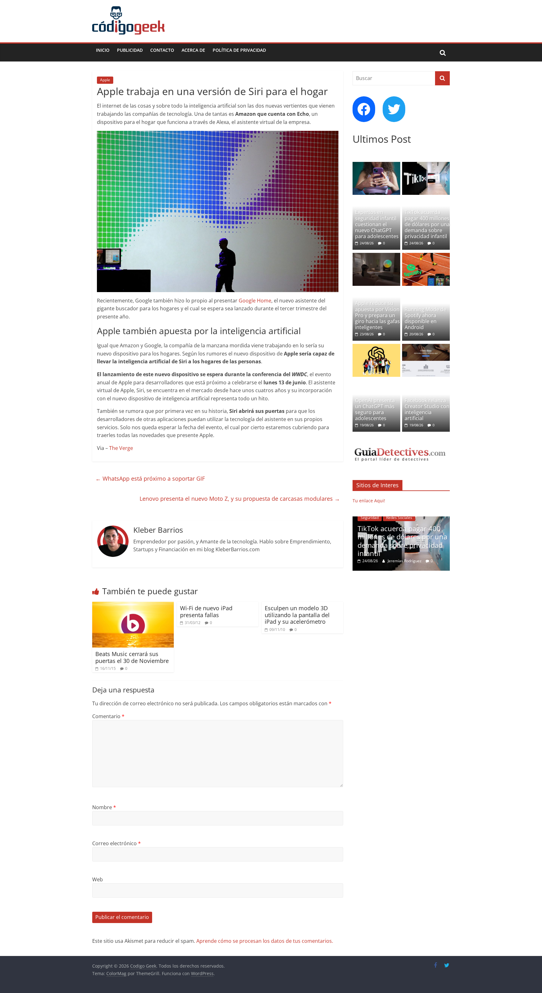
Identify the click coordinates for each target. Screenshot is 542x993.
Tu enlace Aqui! (369, 501)
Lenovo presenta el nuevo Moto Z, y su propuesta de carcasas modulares (240, 498)
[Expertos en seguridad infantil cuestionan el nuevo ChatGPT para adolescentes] (376, 165)
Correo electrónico (116, 843)
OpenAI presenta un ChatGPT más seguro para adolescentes (375, 409)
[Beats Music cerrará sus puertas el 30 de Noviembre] (133, 605)
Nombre (104, 807)
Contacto (162, 50)
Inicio (102, 50)
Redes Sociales (399, 517)
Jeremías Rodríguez (405, 560)
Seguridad (370, 517)
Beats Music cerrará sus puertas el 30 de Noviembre (132, 657)
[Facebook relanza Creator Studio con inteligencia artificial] (426, 347)
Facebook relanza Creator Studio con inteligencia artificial (427, 409)
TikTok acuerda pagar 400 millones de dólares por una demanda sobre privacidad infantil (427, 224)
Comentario (108, 716)
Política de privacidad (239, 50)
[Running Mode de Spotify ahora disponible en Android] (426, 256)
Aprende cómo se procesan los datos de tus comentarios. (264, 940)
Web (97, 879)
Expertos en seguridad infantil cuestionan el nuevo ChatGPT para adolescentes (377, 224)
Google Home (255, 300)
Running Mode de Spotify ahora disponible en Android (425, 318)
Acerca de (193, 50)
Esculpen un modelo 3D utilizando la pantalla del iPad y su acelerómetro (297, 614)
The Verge (121, 448)
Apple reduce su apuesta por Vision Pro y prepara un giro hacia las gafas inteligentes (377, 315)
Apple (105, 80)
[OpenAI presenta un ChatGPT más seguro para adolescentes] (376, 347)
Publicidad (130, 50)
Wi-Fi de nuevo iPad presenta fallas (206, 611)
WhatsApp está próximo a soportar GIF (150, 478)
